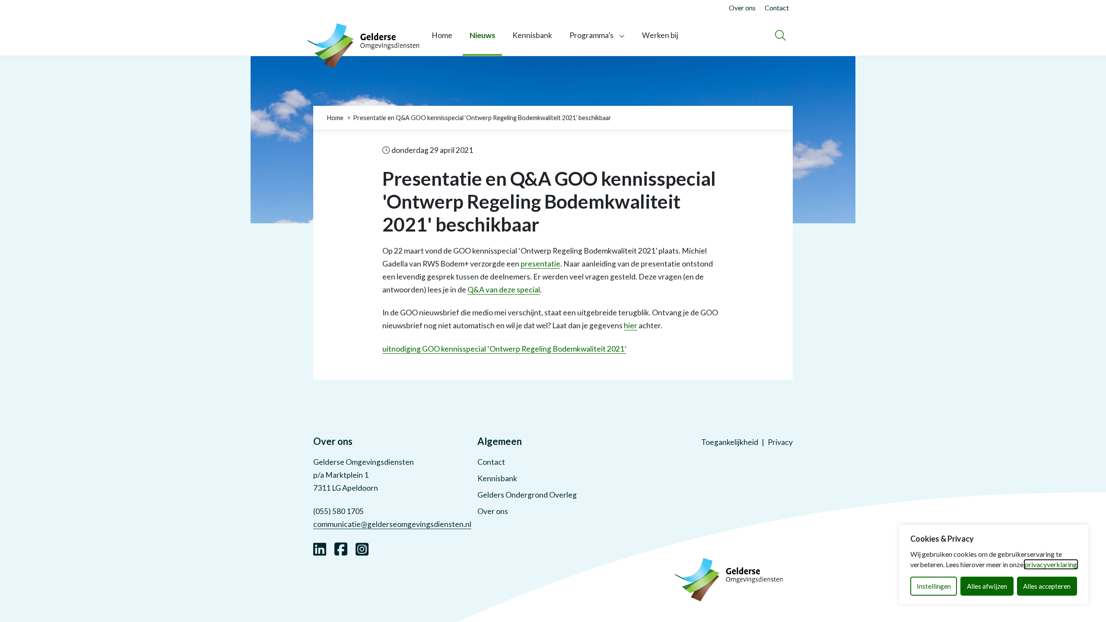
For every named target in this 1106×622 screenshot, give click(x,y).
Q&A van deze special (503, 289)
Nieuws (482, 35)
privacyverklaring (1051, 564)
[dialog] (994, 564)
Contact (491, 461)
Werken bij (660, 35)
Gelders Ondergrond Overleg (527, 494)
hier (630, 325)
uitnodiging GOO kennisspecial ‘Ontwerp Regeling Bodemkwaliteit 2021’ (504, 348)
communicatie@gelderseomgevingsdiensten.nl (392, 524)
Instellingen (934, 586)
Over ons (492, 511)
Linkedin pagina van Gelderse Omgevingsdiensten (319, 548)
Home (442, 35)
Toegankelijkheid (729, 442)
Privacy (780, 442)
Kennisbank (532, 35)
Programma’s (591, 35)
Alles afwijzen (987, 586)
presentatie (540, 263)
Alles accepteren (1047, 586)
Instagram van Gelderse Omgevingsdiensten (362, 548)
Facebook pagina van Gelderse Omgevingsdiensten (340, 548)
